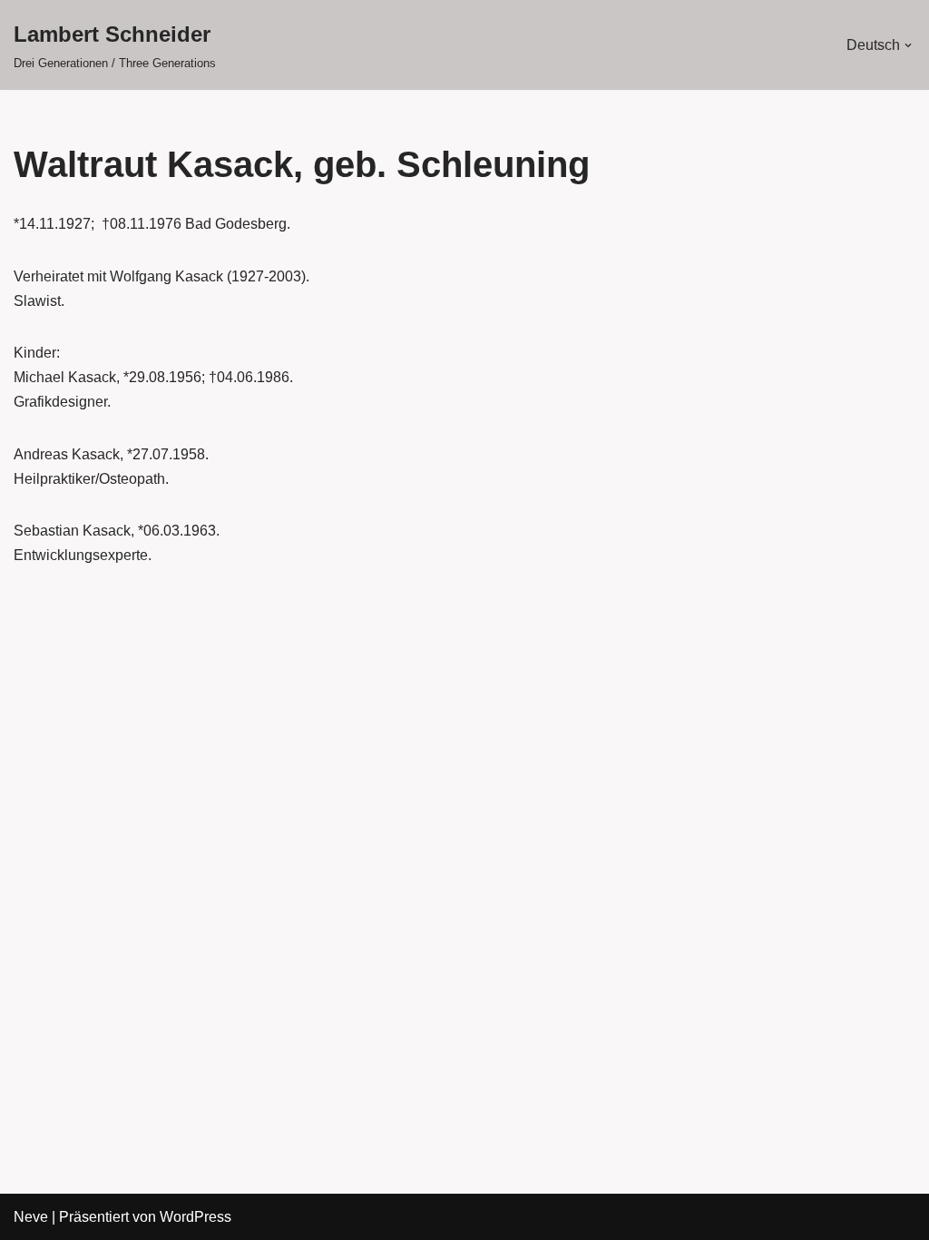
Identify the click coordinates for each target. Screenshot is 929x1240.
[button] (908, 45)
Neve (31, 1217)
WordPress (195, 1217)
